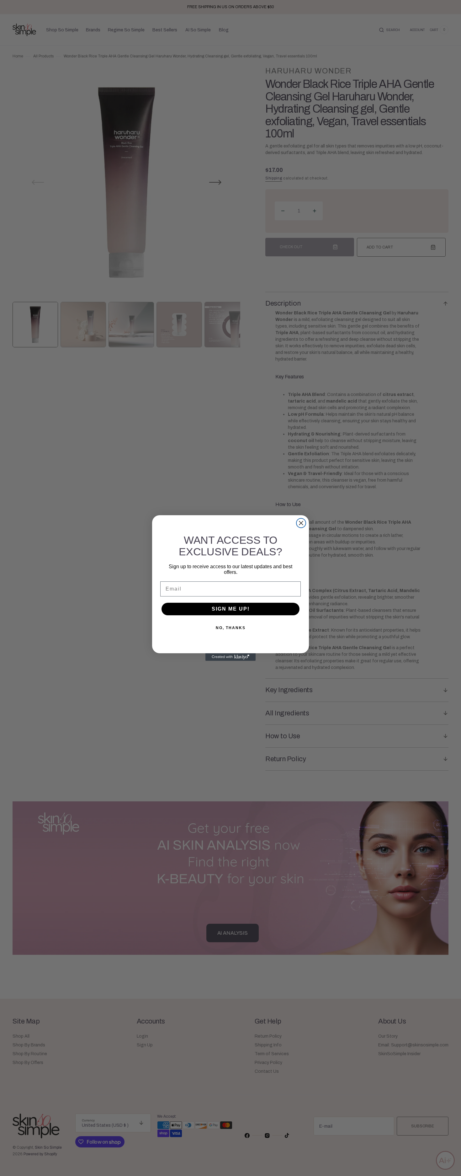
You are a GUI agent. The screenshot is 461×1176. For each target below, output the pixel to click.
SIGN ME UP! (231, 609)
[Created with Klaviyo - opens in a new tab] (230, 657)
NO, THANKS (231, 628)
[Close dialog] (301, 523)
